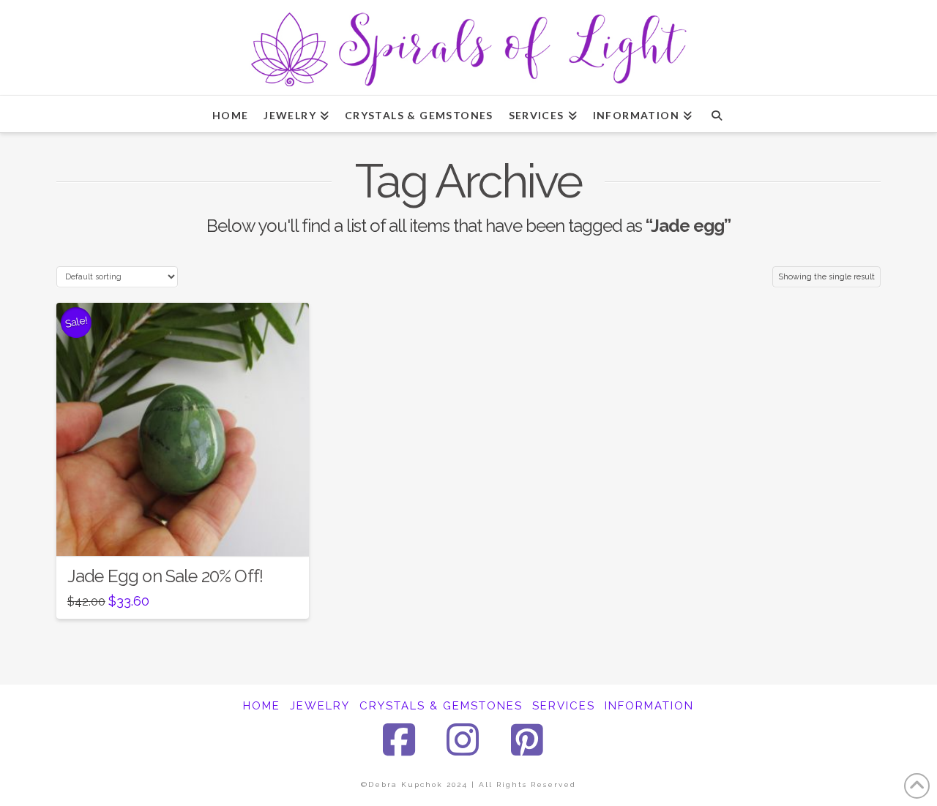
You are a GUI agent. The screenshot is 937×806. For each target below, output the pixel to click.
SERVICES (563, 705)
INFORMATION (649, 705)
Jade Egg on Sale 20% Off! (165, 576)
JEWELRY (320, 705)
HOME (261, 705)
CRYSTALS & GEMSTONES (441, 705)
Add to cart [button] (189, 532)
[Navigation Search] (716, 114)
